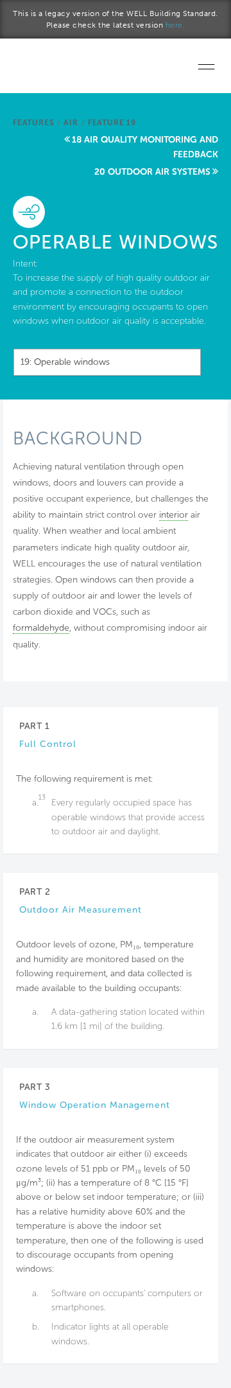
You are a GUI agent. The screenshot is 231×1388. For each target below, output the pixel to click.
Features (33, 122)
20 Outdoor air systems (152, 171)
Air (71, 122)
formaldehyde (41, 627)
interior (173, 514)
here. (175, 25)
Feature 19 (112, 122)
